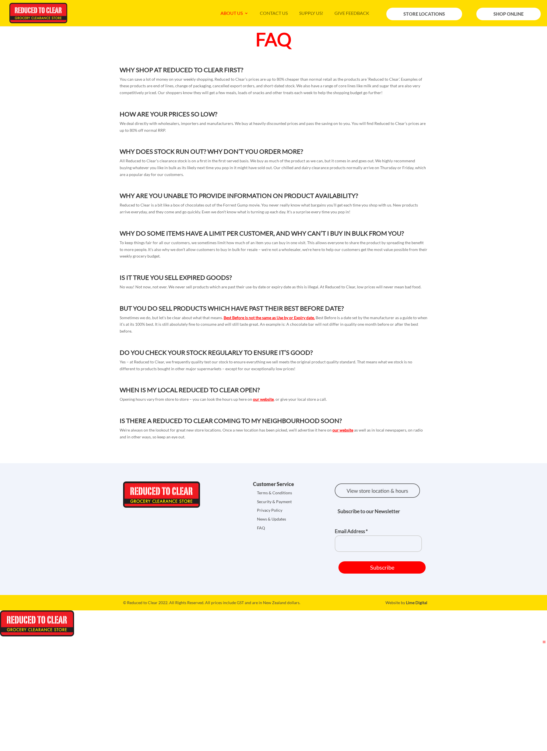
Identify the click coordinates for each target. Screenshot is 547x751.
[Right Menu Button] (544, 641)
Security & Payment (274, 501)
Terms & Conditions (274, 492)
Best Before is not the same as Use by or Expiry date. (269, 317)
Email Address (351, 531)
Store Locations (424, 14)
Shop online (508, 14)
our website (263, 399)
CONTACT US (274, 13)
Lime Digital (416, 602)
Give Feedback (351, 13)
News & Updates (271, 519)
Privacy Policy (269, 510)
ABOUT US (232, 13)
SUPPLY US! (311, 13)
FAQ (261, 527)
